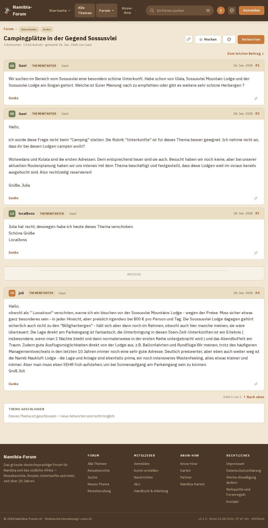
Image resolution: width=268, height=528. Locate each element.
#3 (257, 213)
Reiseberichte (99, 470)
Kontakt (232, 501)
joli (21, 293)
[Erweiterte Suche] (208, 10)
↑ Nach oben (253, 397)
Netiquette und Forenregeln (238, 492)
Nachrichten (143, 477)
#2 (257, 113)
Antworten (251, 39)
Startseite (58, 10)
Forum (104, 10)
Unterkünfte (29, 29)
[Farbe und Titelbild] (229, 39)
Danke (14, 98)
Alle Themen (85, 10)
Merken (208, 39)
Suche (92, 477)
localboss (27, 213)
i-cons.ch (85, 519)
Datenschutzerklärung (243, 470)
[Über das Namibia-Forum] (7, 10)
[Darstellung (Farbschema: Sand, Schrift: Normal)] (232, 10)
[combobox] (179, 11)
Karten (185, 470)
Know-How (127, 10)
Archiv (47, 29)
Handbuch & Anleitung (151, 491)
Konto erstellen (146, 470)
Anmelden (251, 10)
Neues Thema (98, 484)
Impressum (235, 464)
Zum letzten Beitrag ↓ (245, 53)
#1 (257, 65)
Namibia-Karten (192, 484)
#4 (257, 293)
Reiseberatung (99, 491)
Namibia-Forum (22, 10)
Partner (186, 477)
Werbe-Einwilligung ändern (241, 480)
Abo (137, 484)
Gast (23, 65)
